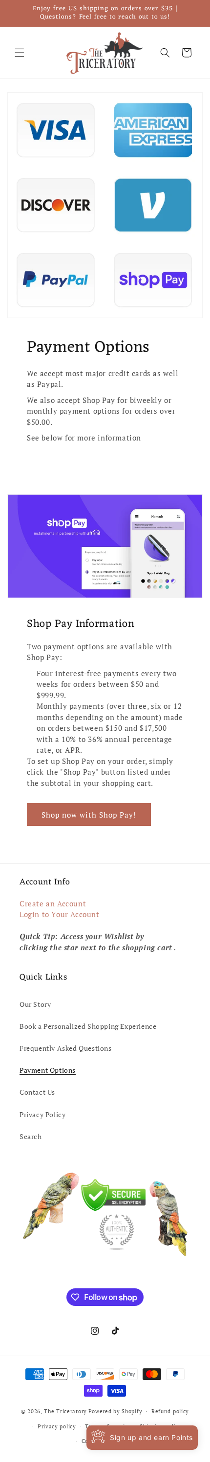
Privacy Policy (42, 1114)
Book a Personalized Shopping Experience (88, 1026)
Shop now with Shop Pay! (89, 815)
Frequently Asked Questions (66, 1048)
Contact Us (37, 1092)
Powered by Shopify (115, 1411)
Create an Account (53, 903)
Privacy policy (57, 1426)
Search (31, 1136)
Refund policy (170, 1411)
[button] (19, 52)
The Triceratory (65, 1411)
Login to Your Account (60, 914)
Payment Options (48, 1070)
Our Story (35, 1004)
